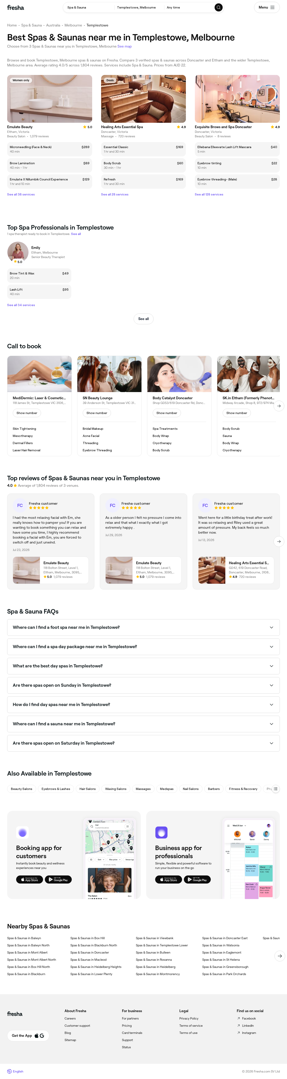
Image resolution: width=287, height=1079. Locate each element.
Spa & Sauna (31, 25)
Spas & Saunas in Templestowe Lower (162, 945)
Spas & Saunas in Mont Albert (27, 952)
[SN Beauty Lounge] (109, 406)
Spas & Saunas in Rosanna (154, 959)
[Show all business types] (276, 789)
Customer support (77, 1025)
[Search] (219, 7)
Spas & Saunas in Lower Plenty (91, 974)
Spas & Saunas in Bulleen (153, 952)
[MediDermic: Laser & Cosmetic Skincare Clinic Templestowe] (39, 406)
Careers (70, 1018)
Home (12, 25)
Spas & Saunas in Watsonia (220, 945)
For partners (130, 1018)
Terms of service (191, 1025)
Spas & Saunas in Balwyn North (28, 945)
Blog (68, 1033)
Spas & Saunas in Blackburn (26, 974)
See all (143, 319)
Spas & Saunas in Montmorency (158, 974)
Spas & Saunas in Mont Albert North (31, 959)
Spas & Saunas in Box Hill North (28, 967)
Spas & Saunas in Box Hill (87, 938)
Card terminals (132, 1033)
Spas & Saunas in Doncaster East (225, 938)
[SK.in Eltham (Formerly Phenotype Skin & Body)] (249, 406)
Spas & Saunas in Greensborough (225, 967)
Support (127, 1040)
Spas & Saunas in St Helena (221, 959)
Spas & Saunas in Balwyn (24, 938)
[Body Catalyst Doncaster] (179, 406)
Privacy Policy (188, 1018)
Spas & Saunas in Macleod (88, 959)
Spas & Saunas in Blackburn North (93, 945)
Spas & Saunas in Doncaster (89, 952)
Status (126, 1047)
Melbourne (73, 25)
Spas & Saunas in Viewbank (154, 938)
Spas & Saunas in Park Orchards (224, 974)
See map (124, 46)
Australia (53, 25)
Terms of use (188, 1033)
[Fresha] (15, 7)
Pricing (127, 1025)
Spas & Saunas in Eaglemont (221, 952)
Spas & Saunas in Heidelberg (155, 967)
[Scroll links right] (279, 956)
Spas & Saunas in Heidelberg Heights (96, 967)
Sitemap (70, 1040)
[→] (279, 406)
